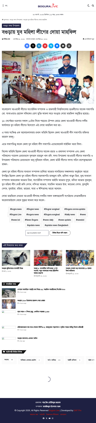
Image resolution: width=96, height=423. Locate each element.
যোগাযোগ (63, 415)
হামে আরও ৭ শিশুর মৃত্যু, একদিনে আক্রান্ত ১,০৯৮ (34, 312)
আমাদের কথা (34, 415)
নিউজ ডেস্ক (7, 39)
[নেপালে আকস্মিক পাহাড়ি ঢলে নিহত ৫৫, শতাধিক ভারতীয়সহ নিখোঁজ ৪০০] (9, 293)
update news (34, 225)
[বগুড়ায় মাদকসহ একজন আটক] (9, 341)
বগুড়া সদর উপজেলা (16, 20)
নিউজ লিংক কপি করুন (59, 233)
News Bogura (32, 220)
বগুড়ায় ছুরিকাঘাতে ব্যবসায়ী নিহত (12, 268)
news (83, 214)
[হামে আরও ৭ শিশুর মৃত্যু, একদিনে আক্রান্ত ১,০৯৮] (9, 317)
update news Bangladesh (57, 225)
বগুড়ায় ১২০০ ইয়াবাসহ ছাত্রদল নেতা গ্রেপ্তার (31, 300)
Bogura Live (16, 214)
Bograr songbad (52, 209)
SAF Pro (77, 410)
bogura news (33, 214)
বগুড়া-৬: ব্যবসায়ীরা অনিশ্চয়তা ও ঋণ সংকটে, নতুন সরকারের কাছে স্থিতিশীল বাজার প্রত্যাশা (46, 270)
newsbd (80, 220)
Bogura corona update (75, 209)
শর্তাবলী (42, 415)
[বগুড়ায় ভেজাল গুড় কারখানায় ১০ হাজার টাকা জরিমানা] (80, 258)
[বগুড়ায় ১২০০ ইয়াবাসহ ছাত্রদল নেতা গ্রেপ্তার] (9, 304)
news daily (48, 220)
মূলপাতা (6, 20)
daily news (70, 214)
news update (65, 220)
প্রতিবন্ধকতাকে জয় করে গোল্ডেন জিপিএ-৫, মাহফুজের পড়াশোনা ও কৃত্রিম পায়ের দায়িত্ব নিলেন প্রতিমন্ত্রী (50, 327)
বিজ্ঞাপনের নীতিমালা (52, 415)
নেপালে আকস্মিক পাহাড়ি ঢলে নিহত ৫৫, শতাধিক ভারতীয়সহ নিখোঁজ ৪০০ (41, 289)
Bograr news (33, 209)
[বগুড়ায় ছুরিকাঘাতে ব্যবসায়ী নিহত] (16, 258)
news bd (16, 220)
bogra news (16, 209)
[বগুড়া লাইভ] (48, 5)
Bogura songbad (52, 214)
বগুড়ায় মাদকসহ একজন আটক (27, 338)
